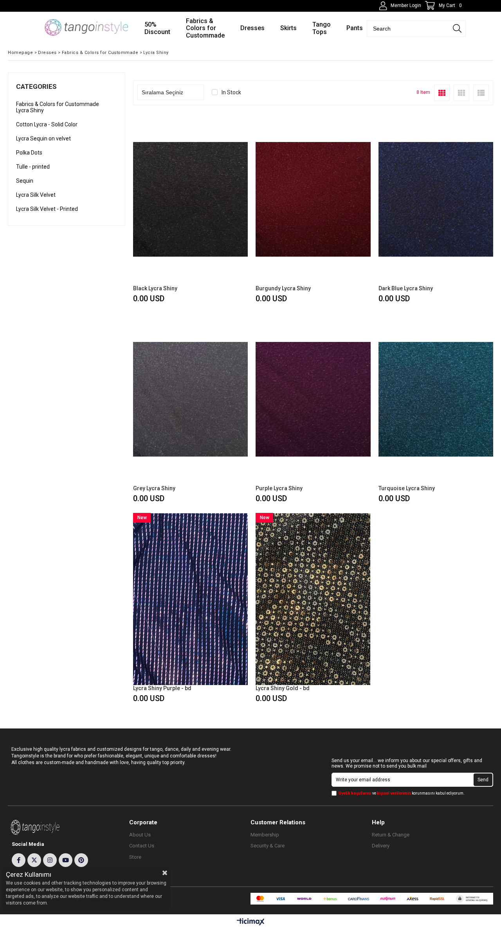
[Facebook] (18, 860)
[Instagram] (50, 860)
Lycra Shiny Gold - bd (283, 688)
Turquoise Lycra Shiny (406, 488)
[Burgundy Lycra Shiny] (313, 199)
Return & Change (390, 835)
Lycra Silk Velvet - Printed (47, 209)
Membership (264, 835)
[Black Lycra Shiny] (190, 199)
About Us (140, 835)
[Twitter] (34, 860)
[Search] (457, 28)
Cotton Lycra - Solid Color (46, 124)
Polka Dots (29, 152)
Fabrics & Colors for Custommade (57, 104)
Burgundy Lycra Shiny (283, 288)
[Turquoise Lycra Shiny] (435, 399)
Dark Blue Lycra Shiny (405, 288)
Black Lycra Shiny (155, 288)
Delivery (380, 846)
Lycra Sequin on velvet (43, 138)
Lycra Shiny (30, 110)
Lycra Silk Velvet (36, 195)
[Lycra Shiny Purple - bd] (190, 599)
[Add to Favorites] (190, 209)
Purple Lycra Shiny (279, 488)
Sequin (24, 181)
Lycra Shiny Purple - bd (162, 688)
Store (135, 857)
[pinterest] (81, 860)
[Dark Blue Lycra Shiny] (435, 199)
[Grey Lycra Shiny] (190, 399)
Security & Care (267, 846)
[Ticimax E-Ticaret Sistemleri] (251, 922)
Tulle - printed (33, 167)
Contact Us (141, 846)
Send (483, 779)
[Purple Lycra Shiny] (313, 399)
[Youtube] (65, 860)
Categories (36, 86)
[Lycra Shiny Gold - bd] (313, 599)
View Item (218, 209)
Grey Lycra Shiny (154, 488)
